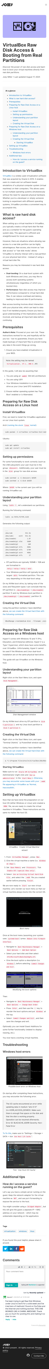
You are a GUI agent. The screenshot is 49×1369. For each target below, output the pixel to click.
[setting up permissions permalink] (1, 456)
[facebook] (16, 1249)
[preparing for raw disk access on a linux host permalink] (1, 401)
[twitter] (5, 1249)
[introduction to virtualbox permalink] (1, 171)
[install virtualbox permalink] (1, 412)
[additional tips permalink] (1, 1177)
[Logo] (7, 5)
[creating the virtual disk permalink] (1, 602)
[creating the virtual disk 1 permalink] (1, 734)
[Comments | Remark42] (24, 1296)
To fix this (7, 1133)
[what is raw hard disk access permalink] (1, 214)
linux (32, 1231)
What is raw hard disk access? (22, 98)
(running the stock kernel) (21, 425)
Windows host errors (22, 152)
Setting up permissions (22, 114)
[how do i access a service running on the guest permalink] (1, 1183)
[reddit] (22, 1249)
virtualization (9, 1231)
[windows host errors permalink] (1, 1051)
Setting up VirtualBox (18, 146)
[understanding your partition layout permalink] (1, 497)
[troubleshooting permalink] (1, 1045)
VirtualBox (7, 176)
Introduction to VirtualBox (20, 95)
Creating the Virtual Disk (23, 123)
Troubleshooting (16, 149)
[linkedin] (11, 1249)
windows (23, 1231)
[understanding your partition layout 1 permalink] (1, 669)
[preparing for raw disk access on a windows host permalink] (1, 630)
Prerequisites (14, 102)
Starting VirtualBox (24, 142)
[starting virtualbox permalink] (1, 767)
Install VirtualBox (20, 111)
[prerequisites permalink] (1, 327)
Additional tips (15, 156)
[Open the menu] (46, 5)
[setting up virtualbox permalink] (1, 794)
